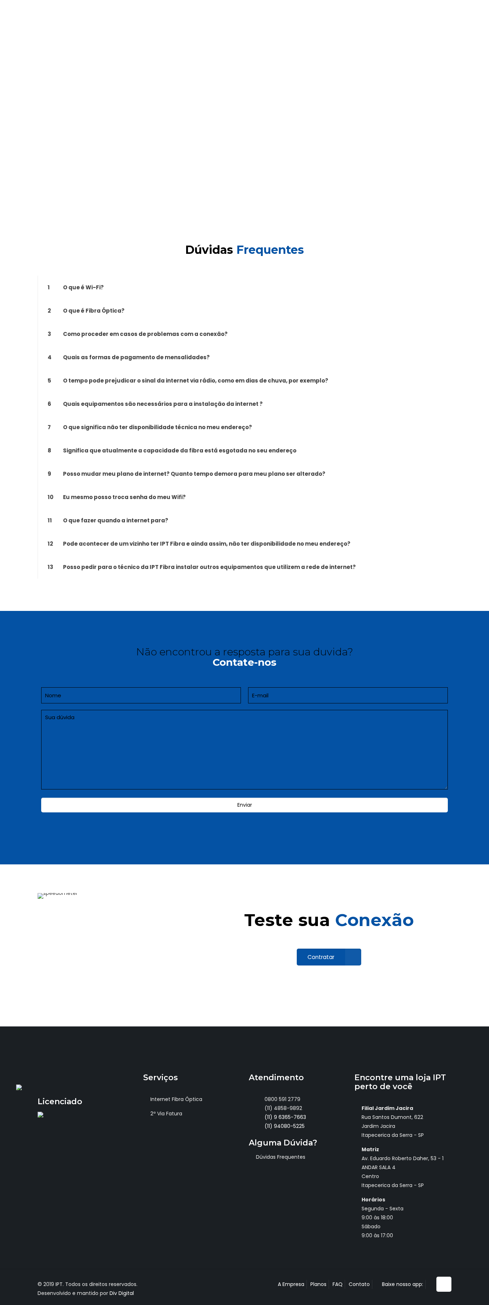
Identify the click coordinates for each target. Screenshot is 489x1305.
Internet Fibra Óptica (176, 1099)
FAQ (338, 1284)
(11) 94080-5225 (284, 1126)
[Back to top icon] (443, 1284)
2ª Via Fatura (166, 1113)
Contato (359, 1284)
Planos (318, 1284)
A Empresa (291, 1284)
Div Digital (122, 1293)
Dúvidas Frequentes (280, 1157)
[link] (244, 287)
